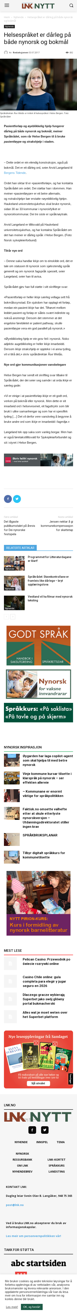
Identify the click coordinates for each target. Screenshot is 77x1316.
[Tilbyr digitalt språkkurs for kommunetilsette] (12, 857)
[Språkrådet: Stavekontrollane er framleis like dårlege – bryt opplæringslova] (14, 583)
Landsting (57, 1171)
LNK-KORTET (57, 1159)
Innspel (42, 1142)
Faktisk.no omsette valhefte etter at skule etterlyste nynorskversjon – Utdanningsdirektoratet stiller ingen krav (46, 818)
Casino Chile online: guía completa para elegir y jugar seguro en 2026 (44, 981)
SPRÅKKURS (57, 1165)
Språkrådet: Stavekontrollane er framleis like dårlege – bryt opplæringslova (48, 580)
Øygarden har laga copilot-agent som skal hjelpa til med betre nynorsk (48, 760)
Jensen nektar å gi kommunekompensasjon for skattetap (57, 526)
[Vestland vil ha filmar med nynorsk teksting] (14, 603)
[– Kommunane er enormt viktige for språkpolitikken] (12, 795)
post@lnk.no (15, 1205)
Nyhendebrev (22, 1171)
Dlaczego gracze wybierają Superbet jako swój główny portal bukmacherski (44, 999)
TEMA (61, 1142)
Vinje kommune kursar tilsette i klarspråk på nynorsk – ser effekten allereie (47, 778)
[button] (71, 5)
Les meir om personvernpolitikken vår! (33, 1236)
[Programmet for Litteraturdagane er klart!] (14, 563)
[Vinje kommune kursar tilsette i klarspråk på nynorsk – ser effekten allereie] (12, 777)
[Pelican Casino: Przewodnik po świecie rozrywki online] (12, 963)
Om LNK (22, 1165)
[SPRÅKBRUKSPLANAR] (12, 839)
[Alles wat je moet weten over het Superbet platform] (12, 1016)
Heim (7, 17)
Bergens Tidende (15, 172)
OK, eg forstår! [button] (31, 1306)
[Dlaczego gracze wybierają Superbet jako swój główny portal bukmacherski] (12, 999)
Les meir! (12, 1307)
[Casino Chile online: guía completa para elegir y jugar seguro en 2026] (12, 981)
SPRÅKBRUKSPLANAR (40, 835)
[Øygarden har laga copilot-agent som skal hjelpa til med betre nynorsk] (12, 760)
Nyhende (19, 17)
